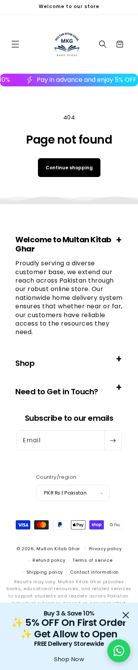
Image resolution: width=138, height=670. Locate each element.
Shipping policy (44, 572)
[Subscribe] (112, 440)
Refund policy (49, 560)
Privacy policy (105, 549)
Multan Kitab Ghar (58, 549)
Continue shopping (69, 167)
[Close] (125, 615)
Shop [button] (24, 363)
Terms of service (92, 560)
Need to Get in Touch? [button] (56, 391)
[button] (15, 44)
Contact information (94, 572)
